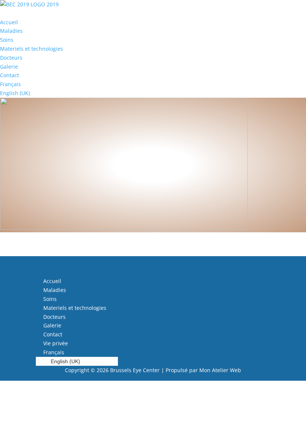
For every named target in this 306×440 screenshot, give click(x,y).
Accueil (9, 22)
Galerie (9, 66)
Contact (9, 75)
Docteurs (11, 57)
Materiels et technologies (31, 48)
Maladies (11, 30)
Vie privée (55, 343)
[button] (153, 13)
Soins (6, 39)
